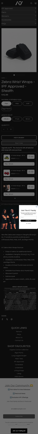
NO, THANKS (28, 223)
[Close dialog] (37, 206)
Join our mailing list (19, 431)
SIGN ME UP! (28, 220)
